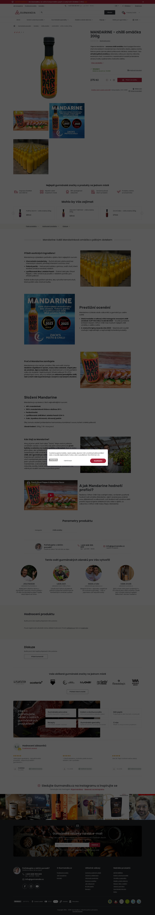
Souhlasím (98, 461)
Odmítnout (68, 461)
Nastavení (53, 460)
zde (98, 455)
